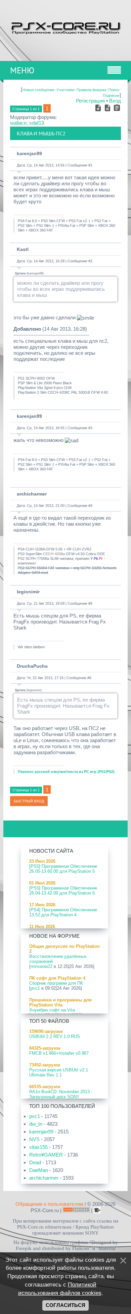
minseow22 (41, 966)
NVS (34, 1139)
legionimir (28, 591)
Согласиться (65, 1305)
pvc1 (35, 988)
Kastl (23, 249)
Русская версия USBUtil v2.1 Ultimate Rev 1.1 (58, 1072)
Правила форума (91, 90)
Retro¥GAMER (46, 1155)
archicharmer (32, 494)
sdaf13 (36, 123)
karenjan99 (29, 153)
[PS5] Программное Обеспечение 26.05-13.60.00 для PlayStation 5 (63, 869)
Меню (22, 70)
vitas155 (38, 1147)
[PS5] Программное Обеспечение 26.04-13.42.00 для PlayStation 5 (63, 890)
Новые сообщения (38, 90)
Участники (65, 90)
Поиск (113, 90)
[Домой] (65, 27)
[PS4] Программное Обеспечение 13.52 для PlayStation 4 (63, 912)
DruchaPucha (32, 666)
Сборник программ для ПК (56, 983)
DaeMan (38, 1170)
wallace (18, 123)
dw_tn (35, 1124)
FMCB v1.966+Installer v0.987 (59, 1053)
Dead (35, 1162)
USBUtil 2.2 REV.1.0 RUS (54, 1036)
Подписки (111, 95)
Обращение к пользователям (49, 1204)
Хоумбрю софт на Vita (52, 1009)
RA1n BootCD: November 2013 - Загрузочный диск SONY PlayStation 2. (60, 1096)
